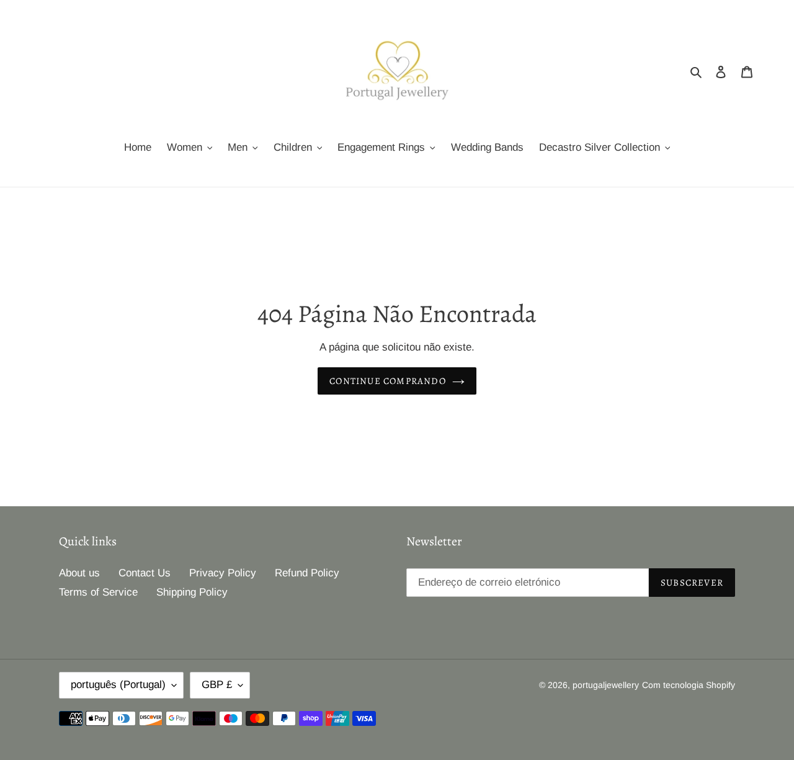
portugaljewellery (606, 685)
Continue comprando (387, 381)
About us (79, 573)
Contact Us (144, 573)
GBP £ (217, 685)
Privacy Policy (222, 573)
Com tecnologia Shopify (688, 685)
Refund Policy (307, 573)
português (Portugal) (118, 685)
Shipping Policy (192, 592)
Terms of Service (98, 592)
